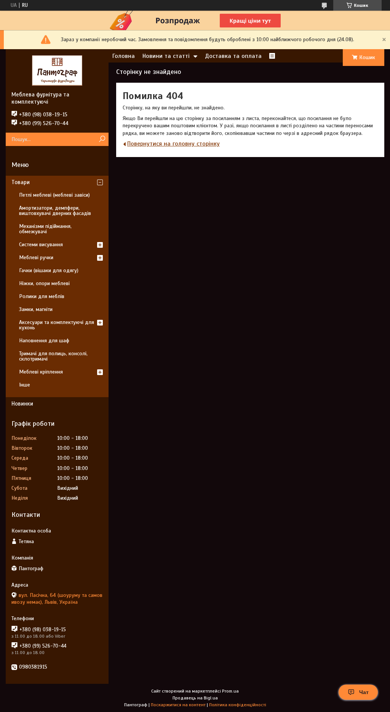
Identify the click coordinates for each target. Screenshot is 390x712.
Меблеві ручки (36, 257)
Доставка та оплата (233, 56)
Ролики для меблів (41, 296)
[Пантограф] (57, 70)
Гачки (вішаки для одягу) (48, 270)
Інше (24, 385)
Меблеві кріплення (41, 372)
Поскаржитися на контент (178, 704)
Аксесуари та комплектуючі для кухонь (56, 325)
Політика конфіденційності (237, 704)
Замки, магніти (36, 309)
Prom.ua (230, 691)
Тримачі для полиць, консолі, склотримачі (53, 356)
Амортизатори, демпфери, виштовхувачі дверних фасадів (55, 210)
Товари (20, 182)
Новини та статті (166, 56)
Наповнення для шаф (44, 340)
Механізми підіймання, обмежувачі (45, 229)
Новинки (22, 403)
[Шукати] (102, 139)
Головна (123, 56)
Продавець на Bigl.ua (195, 698)
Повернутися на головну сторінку (173, 144)
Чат (364, 692)
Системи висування (41, 244)
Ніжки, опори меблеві (44, 283)
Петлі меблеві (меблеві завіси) (54, 195)
